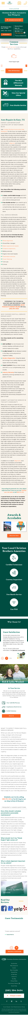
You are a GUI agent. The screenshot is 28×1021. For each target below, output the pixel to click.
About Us (11, 715)
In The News (14, 974)
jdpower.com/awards (18, 650)
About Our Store (14, 535)
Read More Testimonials (14, 951)
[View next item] (26, 66)
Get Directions (6, 34)
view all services (10, 47)
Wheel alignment (8, 240)
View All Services (14, 70)
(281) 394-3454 (6, 30)
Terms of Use (14, 972)
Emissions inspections (9, 248)
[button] (3, 3)
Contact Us (14, 976)
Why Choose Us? (14, 965)
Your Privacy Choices (13, 983)
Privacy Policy (14, 981)
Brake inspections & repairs (11, 246)
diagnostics (17, 460)
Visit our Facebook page (21, 35)
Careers (14, 968)
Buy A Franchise (14, 970)
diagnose (12, 143)
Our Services (14, 963)
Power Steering (7, 259)
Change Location (15, 995)
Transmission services (9, 256)
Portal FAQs (14, 986)
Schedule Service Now (15, 20)
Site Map (14, 979)
